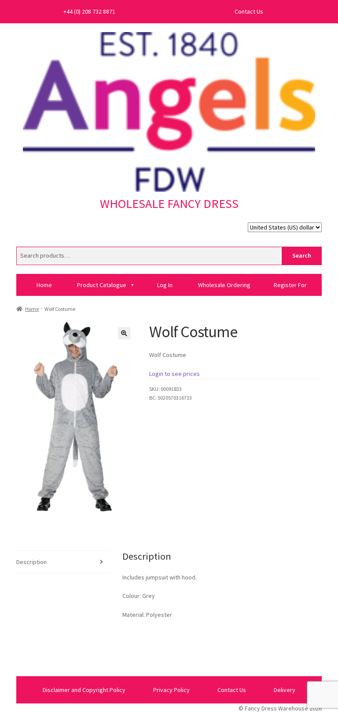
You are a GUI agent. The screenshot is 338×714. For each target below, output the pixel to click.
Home (44, 285)
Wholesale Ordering (224, 285)
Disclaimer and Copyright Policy (84, 690)
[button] (124, 333)
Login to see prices (174, 374)
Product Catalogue (101, 285)
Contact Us (249, 11)
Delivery (284, 690)
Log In (165, 285)
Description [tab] (31, 562)
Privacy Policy (171, 690)
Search (301, 255)
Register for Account (290, 288)
